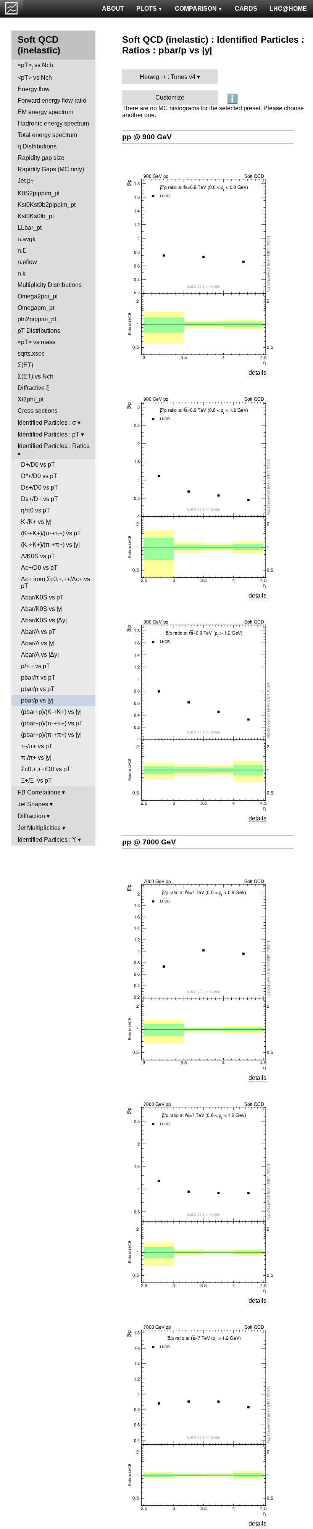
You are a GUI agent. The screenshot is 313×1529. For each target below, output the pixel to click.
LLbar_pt (30, 227)
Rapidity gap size (41, 158)
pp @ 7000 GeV (149, 842)
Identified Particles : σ (47, 422)
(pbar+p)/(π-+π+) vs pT (52, 723)
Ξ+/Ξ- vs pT (36, 780)
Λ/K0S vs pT (38, 556)
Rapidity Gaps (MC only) (51, 169)
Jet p (26, 181)
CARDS (246, 8)
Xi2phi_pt (31, 399)
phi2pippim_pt (37, 319)
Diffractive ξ (33, 388)
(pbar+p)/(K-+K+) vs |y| (51, 712)
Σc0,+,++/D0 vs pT (46, 769)
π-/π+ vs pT (37, 746)
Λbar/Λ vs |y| (38, 643)
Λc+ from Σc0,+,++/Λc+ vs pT (55, 582)
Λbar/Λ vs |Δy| (40, 654)
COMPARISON (196, 8)
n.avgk (26, 239)
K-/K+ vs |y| (36, 522)
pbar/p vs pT (38, 689)
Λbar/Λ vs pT (38, 631)
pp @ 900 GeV (147, 137)
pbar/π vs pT (38, 677)
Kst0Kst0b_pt (36, 216)
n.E (22, 250)
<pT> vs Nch (35, 66)
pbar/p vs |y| (37, 700)
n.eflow (27, 262)
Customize (169, 97)
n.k (22, 273)
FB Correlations (39, 792)
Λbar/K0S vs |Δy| (44, 620)
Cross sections (38, 411)
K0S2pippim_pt (39, 193)
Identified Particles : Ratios (54, 446)
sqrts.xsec (31, 353)
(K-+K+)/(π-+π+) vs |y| (50, 544)
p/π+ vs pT (35, 666)
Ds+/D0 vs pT (39, 487)
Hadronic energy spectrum (53, 123)
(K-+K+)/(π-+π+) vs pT (51, 533)
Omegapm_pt (36, 308)
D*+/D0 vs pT (39, 476)
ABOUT (113, 8)
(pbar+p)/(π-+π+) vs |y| (51, 734)
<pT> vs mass (36, 342)
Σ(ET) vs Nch (35, 376)
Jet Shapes (33, 804)
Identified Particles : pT (48, 434)
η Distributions (37, 146)
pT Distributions (39, 330)
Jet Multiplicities (39, 828)
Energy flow (34, 89)
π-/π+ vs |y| (36, 757)
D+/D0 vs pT (38, 464)
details (257, 372)
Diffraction (31, 816)
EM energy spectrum (45, 112)
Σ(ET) (25, 365)
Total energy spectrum (47, 135)
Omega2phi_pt (38, 296)
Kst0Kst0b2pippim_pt (47, 204)
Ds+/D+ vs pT (39, 499)
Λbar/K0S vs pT (42, 597)
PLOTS (146, 8)
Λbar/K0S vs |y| (42, 609)
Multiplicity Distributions (50, 285)
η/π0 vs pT (35, 510)
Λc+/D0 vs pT (39, 567)
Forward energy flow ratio (52, 100)
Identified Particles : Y (47, 839)
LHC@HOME (288, 8)
